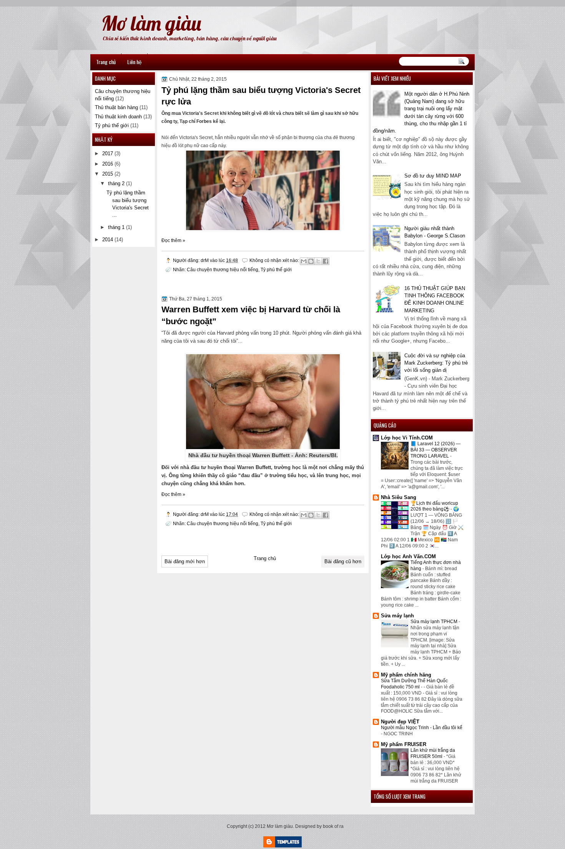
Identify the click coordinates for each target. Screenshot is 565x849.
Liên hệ (134, 62)
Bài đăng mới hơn (185, 561)
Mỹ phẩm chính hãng (406, 675)
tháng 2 (116, 183)
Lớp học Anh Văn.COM (408, 556)
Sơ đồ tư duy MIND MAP (432, 176)
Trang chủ (106, 62)
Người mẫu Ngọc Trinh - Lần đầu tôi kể (421, 727)
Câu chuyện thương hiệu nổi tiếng (222, 269)
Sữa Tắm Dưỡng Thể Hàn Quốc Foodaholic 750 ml (414, 684)
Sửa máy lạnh (397, 616)
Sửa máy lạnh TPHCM (434, 621)
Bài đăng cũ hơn (342, 561)
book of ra (333, 826)
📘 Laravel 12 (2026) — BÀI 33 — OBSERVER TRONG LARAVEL (435, 450)
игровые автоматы (107, 4)
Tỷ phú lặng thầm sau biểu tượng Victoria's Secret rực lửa (261, 96)
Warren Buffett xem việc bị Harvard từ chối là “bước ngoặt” (250, 315)
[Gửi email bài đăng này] (303, 261)
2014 (107, 239)
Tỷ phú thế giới (276, 269)
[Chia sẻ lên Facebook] (325, 261)
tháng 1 (116, 227)
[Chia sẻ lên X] (318, 261)
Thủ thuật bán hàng (116, 107)
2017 (107, 153)
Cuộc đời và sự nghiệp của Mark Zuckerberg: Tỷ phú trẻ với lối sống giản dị (436, 363)
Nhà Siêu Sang (398, 497)
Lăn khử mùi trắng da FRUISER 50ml (432, 753)
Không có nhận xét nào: (274, 260)
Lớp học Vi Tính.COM (407, 438)
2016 (107, 164)
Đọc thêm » (173, 240)
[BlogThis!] (311, 261)
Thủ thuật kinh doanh (118, 116)
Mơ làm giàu (151, 23)
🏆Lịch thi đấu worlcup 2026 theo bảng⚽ (434, 506)
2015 (107, 174)
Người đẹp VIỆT (400, 722)
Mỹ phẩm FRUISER (403, 744)
